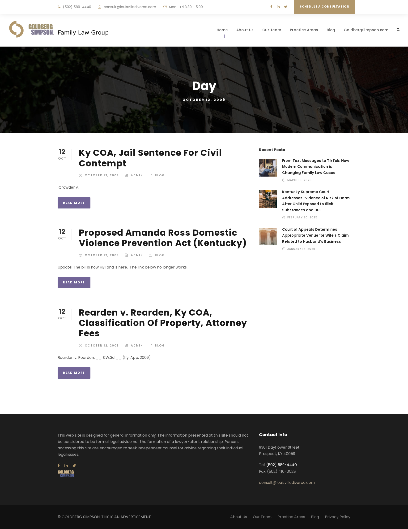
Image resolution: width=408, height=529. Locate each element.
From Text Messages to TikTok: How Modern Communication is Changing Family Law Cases (315, 166)
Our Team (271, 29)
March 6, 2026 (299, 180)
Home (222, 29)
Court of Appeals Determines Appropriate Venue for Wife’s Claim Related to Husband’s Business (315, 235)
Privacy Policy (337, 517)
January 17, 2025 (301, 249)
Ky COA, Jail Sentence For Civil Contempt (150, 158)
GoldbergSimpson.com (366, 29)
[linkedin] (278, 6)
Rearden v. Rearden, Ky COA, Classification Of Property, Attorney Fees (163, 323)
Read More (74, 203)
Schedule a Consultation (324, 6)
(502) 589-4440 (77, 6)
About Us (245, 29)
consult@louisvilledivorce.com (130, 6)
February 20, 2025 (302, 217)
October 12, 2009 (102, 175)
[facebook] (271, 6)
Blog (331, 29)
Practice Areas (304, 29)
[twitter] (285, 6)
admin (137, 175)
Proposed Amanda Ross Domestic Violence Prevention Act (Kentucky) (163, 237)
